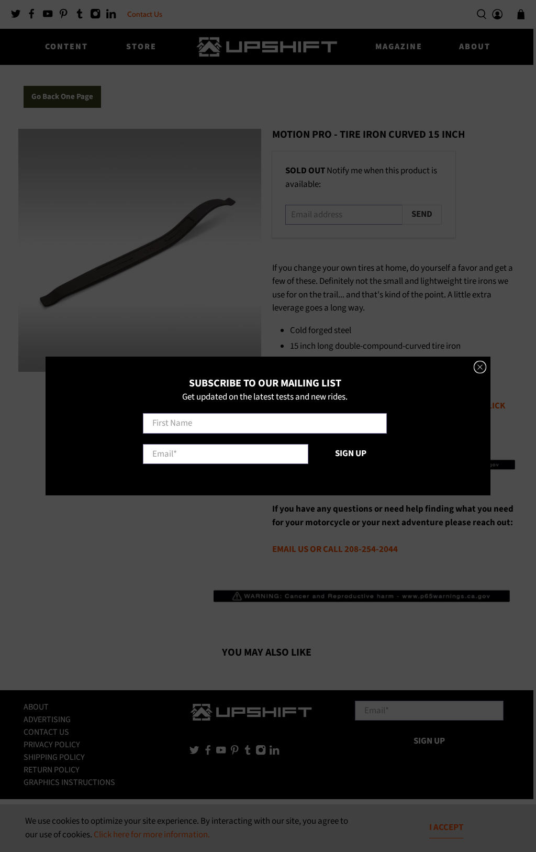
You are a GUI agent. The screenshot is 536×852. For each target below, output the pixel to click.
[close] (480, 367)
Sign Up (350, 453)
